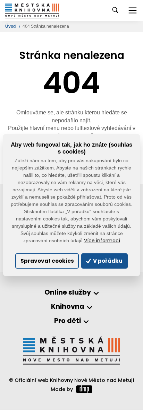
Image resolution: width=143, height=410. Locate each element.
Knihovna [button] (67, 307)
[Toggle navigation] (132, 10)
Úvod (11, 26)
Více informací (102, 240)
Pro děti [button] (67, 321)
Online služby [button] (67, 292)
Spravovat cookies (47, 260)
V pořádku (107, 260)
